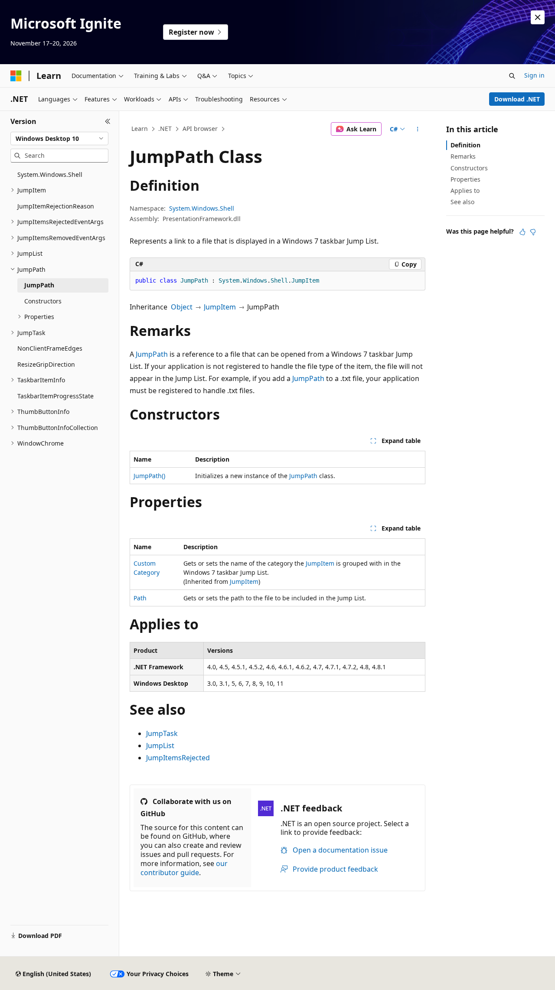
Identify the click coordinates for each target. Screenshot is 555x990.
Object (182, 307)
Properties (465, 179)
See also (462, 202)
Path (140, 598)
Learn (139, 128)
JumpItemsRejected (178, 757)
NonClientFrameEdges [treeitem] (49, 348)
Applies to (465, 190)
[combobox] (59, 139)
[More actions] (417, 129)
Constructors (469, 168)
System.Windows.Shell (201, 208)
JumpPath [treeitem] (39, 285)
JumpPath (152, 354)
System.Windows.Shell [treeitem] (49, 174)
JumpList (160, 745)
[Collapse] (107, 121)
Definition (465, 145)
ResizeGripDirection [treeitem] (46, 364)
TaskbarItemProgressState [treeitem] (55, 396)
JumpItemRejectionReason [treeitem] (55, 206)
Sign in (534, 75)
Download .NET (517, 99)
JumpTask (162, 733)
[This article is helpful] (522, 232)
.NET (165, 128)
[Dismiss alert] (538, 17)
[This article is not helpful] (533, 232)
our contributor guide (184, 868)
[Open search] (512, 76)
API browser (200, 128)
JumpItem (220, 307)
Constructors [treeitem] (43, 301)
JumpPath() (149, 476)
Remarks (463, 156)
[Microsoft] (16, 75)
